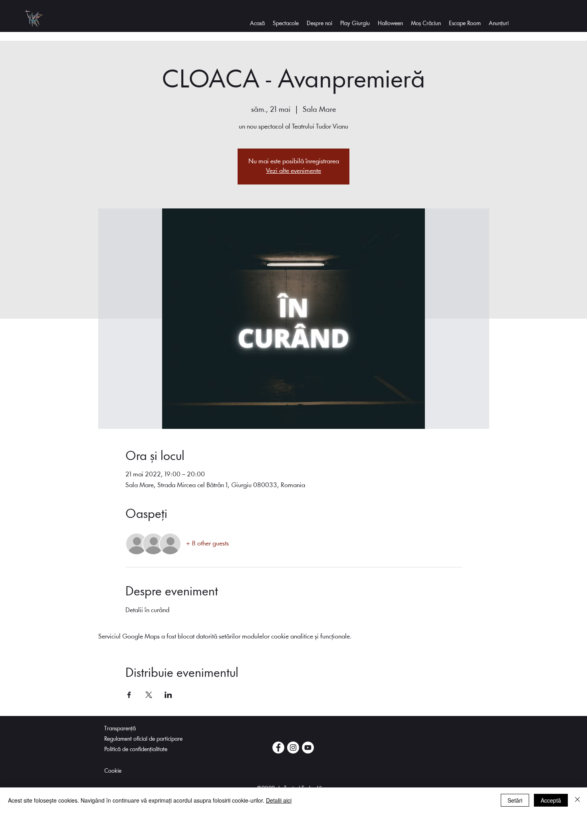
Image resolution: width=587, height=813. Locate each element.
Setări (515, 800)
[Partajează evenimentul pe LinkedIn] (168, 695)
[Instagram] (293, 748)
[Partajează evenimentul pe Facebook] (129, 695)
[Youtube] (308, 748)
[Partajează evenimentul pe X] (149, 695)
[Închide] (577, 800)
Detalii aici (279, 800)
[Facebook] (278, 748)
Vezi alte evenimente (293, 171)
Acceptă (551, 800)
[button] (319, 24)
